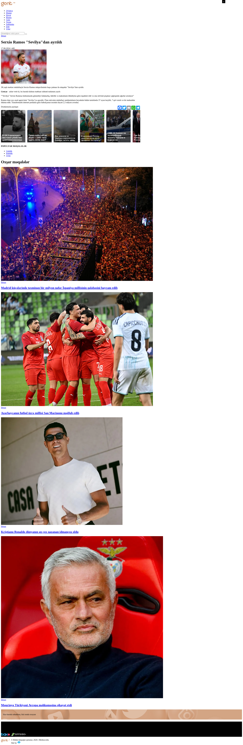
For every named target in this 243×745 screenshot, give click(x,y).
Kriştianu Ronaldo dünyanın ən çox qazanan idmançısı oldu (39, 531)
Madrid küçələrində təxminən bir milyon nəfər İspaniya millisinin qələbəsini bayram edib (59, 287)
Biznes (9, 17)
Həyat (8, 15)
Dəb (7, 27)
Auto (8, 20)
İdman (3, 36)
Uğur (8, 29)
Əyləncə (9, 11)
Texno (8, 22)
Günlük (9, 151)
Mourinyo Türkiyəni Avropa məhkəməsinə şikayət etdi (36, 705)
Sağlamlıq (10, 24)
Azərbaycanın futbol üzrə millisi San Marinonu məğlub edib (40, 413)
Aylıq (8, 156)
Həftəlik (9, 153)
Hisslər (9, 13)
